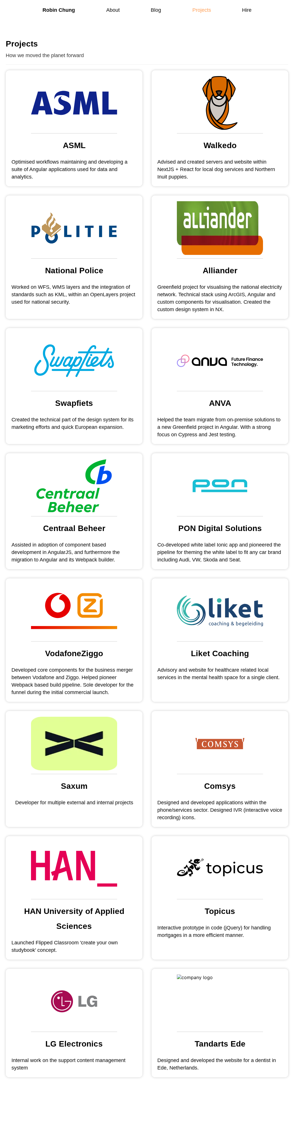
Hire (247, 10)
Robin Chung (58, 10)
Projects (201, 10)
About (113, 10)
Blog (156, 10)
